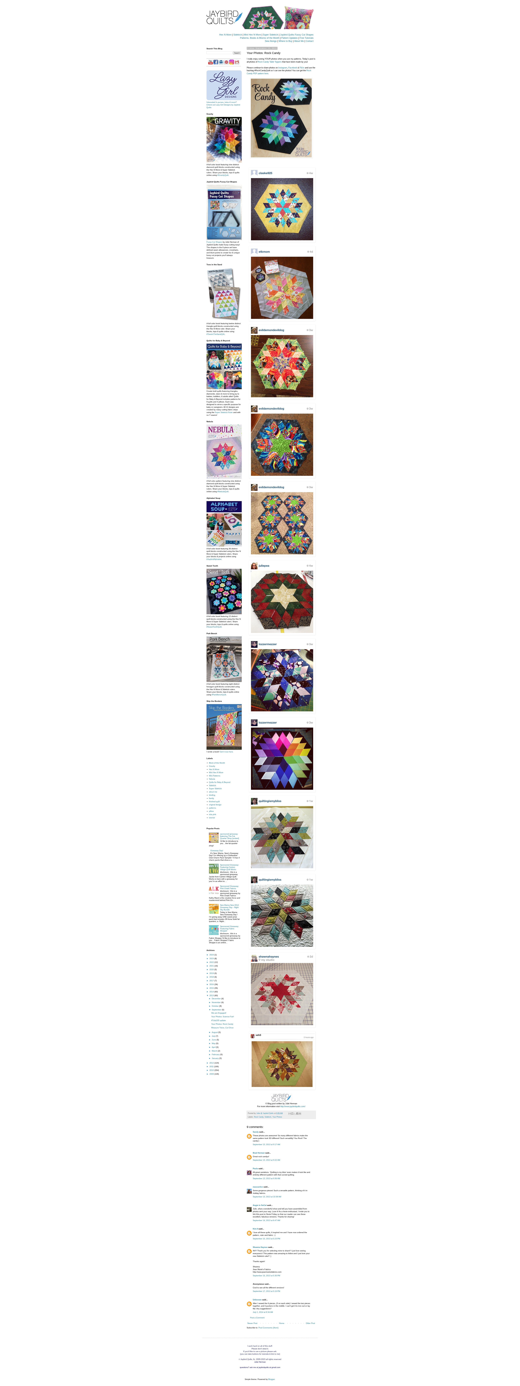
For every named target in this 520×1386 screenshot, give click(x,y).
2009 (211, 1074)
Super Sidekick (270, 34)
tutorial (212, 818)
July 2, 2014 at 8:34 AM (263, 1312)
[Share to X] (294, 1113)
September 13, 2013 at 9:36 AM (266, 1178)
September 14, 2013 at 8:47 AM (266, 1220)
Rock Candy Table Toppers (270, 62)
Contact (309, 41)
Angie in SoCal (259, 1205)
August (215, 1032)
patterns (212, 808)
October (215, 1006)
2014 (211, 992)
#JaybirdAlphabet (214, 559)
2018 (211, 977)
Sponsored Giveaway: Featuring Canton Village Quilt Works (229, 867)
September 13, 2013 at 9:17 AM (266, 1144)
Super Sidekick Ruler (224, 412)
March (215, 1051)
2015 (211, 988)
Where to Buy (285, 41)
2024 (211, 955)
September (217, 1010)
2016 (211, 984)
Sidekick (237, 34)
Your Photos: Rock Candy (222, 1024)
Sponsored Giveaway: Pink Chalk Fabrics (229, 887)
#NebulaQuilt (222, 491)
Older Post (310, 1323)
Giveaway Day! (216, 850)
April (214, 1047)
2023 (211, 958)
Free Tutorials (306, 38)
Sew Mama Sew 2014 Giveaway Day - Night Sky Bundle (229, 907)
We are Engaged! (218, 1013)
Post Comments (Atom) (269, 1328)
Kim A (255, 1229)
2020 (211, 969)
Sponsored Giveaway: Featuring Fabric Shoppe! (229, 928)
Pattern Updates (289, 38)
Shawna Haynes (260, 1247)
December (216, 998)
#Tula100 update (218, 1020)
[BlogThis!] (292, 1113)
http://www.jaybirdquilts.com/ (292, 1106)
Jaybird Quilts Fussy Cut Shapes (296, 34)
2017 (211, 980)
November (216, 1002)
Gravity (212, 766)
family (211, 798)
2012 (211, 1063)
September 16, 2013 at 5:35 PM (266, 1275)
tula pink (212, 814)
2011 (211, 1066)
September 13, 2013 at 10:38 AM (267, 1197)
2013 (211, 995)
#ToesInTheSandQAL (216, 334)
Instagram (282, 67)
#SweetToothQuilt (214, 627)
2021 (211, 966)
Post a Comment (257, 1318)
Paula (255, 1168)
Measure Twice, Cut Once (222, 1028)
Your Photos (277, 1117)
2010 (211, 1070)
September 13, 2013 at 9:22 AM (266, 1160)
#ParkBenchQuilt (219, 695)
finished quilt (214, 801)
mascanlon (258, 1187)
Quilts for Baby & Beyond (219, 782)
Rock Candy (259, 1117)
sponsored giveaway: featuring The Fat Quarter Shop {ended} (229, 836)
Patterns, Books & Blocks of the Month (259, 38)
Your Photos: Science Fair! (222, 1016)
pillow (211, 811)
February (216, 1054)
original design (215, 805)
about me (213, 792)
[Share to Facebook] (297, 1113)
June (214, 1040)
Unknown (257, 1300)
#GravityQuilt (222, 175)
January (215, 1058)
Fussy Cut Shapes (214, 242)
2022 (211, 962)
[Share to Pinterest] (300, 1113)
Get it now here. (226, 752)
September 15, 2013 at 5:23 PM (266, 1239)
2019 (211, 973)
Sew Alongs (271, 41)
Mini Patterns (214, 776)
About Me (299, 41)
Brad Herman (259, 1153)
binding (212, 795)
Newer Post (252, 1323)
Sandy (256, 1132)
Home (281, 1323)
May (214, 1043)
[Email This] (289, 1113)
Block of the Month (217, 763)
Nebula (212, 779)
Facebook (292, 67)
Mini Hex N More (252, 34)
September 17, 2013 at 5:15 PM (266, 1291)
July (214, 1036)
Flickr (302, 67)
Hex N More (225, 34)
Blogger (271, 1379)
